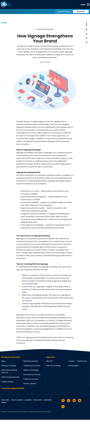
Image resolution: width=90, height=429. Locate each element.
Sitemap (4, 402)
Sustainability (73, 365)
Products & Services (10, 357)
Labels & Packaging (30, 370)
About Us (50, 357)
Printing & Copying (8, 365)
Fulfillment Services (30, 379)
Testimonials (82, 361)
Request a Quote (63, 12)
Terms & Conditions (17, 400)
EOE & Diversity (37, 400)
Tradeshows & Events (31, 365)
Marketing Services (30, 361)
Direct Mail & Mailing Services (9, 371)
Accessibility (28, 400)
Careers (71, 361)
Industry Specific (29, 383)
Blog (5, 23)
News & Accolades (53, 365)
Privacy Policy (5, 400)
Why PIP (49, 361)
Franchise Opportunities (12, 388)
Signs (3, 361)
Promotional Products (31, 374)
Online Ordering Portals (10, 377)
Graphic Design (7, 381)
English (83, 4)
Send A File (81, 12)
